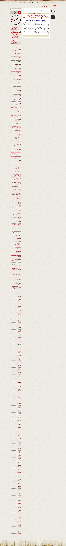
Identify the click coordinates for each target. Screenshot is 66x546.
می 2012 (20, 527)
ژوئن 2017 (19, 441)
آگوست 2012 (19, 522)
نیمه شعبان (19, 221)
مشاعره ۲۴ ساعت (18, 187)
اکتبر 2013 (19, 503)
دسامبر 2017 (19, 432)
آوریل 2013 (19, 511)
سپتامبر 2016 (19, 453)
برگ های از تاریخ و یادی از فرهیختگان (16, 71)
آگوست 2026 (19, 294)
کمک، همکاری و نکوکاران (17, 175)
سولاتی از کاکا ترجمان (18, 158)
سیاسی (20, 160)
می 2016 (20, 459)
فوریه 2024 (19, 337)
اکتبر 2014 (19, 486)
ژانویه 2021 (19, 380)
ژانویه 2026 (19, 304)
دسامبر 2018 (19, 415)
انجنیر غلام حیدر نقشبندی (43, 35)
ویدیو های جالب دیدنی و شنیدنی (16, 231)
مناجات (20, 206)
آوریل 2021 (19, 376)
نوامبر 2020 (19, 383)
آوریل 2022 (19, 361)
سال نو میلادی (19, 150)
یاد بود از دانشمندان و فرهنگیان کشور (16, 232)
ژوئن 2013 (19, 508)
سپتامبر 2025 (19, 310)
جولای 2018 (19, 422)
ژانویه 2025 (19, 321)
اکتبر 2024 (19, 325)
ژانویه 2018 (19, 431)
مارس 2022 (19, 362)
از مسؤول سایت (19, 54)
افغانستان (19, 62)
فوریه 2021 (19, 379)
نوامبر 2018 (19, 417)
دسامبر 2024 (19, 323)
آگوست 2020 (19, 387)
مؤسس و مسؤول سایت (46, 2)
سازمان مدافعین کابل (18, 149)
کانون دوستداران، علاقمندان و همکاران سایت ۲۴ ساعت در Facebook (16, 35)
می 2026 (20, 299)
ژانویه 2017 (19, 448)
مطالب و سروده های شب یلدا (17, 189)
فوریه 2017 (19, 446)
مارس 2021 (19, 377)
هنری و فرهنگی (19, 226)
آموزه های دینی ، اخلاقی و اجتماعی (16, 50)
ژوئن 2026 (19, 297)
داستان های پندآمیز (18, 123)
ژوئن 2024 (19, 331)
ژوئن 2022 (19, 358)
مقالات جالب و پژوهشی (17, 203)
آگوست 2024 (19, 328)
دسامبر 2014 (19, 483)
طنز (20, 164)
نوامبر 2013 (19, 501)
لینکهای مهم (19, 2)
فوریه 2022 (19, 363)
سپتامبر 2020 (19, 386)
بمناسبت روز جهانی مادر (17, 76)
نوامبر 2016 (19, 451)
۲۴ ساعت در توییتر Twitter (16, 27)
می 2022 (20, 359)
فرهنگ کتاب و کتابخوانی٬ (17, 168)
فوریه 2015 (19, 480)
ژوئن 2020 (19, 390)
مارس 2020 (19, 394)
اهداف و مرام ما (53, 2)
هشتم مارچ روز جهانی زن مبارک (16, 224)
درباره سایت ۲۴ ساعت (18, 130)
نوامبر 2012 (19, 518)
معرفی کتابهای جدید (18, 198)
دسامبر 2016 (19, 449)
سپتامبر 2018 (19, 420)
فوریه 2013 (19, 514)
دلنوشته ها (19, 134)
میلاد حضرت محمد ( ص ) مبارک (16, 210)
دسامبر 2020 (19, 382)
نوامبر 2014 (19, 484)
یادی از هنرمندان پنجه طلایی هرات (16, 236)
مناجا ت (20, 205)
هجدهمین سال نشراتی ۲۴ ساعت (16, 222)
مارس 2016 (19, 462)
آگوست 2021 (19, 370)
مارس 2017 (19, 445)
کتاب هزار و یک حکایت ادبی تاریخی (16, 172)
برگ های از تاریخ (18, 69)
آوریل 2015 (19, 477)
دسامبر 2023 (19, 339)
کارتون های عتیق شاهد (18, 171)
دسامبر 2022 (19, 349)
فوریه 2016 (19, 463)
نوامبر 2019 (19, 400)
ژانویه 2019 (19, 414)
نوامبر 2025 (19, 307)
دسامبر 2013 (19, 500)
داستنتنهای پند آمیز (18, 124)
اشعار (20, 58)
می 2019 (20, 408)
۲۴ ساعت (49, 5)
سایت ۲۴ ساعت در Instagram (16, 41)
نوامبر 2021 (19, 366)
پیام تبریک (19, 82)
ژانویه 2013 (19, 515)
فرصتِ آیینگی (19, 243)
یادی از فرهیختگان (18, 235)
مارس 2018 (19, 428)
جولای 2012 (19, 524)
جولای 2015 (19, 473)
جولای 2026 (19, 296)
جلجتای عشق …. (18, 251)
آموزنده (20, 49)
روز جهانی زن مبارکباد (18, 138)
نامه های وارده (19, 213)
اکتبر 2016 (19, 452)
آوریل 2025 (19, 317)
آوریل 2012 (19, 528)
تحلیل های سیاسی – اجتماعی (17, 95)
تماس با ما (27, 2)
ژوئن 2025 (19, 314)
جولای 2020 (19, 389)
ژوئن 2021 (19, 373)
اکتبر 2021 (19, 368)
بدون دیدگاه (53, 15)
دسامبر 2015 (19, 466)
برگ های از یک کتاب (18, 72)
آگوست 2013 (19, 505)
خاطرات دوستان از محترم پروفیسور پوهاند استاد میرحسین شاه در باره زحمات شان (16, 116)
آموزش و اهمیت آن (18, 47)
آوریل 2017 (19, 444)
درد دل (20, 131)
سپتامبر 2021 (19, 369)
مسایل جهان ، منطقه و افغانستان (16, 186)
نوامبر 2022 (19, 351)
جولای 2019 (19, 406)
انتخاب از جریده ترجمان (17, 65)
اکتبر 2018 (19, 418)
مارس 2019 (19, 411)
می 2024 (20, 332)
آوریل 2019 (19, 410)
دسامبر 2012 (19, 517)
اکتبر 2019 (19, 401)
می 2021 (20, 375)
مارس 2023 (19, 345)
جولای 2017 (19, 439)
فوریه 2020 (19, 396)
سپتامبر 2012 (19, 521)
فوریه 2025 (19, 320)
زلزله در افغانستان (18, 144)
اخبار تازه (23, 2)
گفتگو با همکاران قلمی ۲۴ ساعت (16, 179)
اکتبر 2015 (19, 469)
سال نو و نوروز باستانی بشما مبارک (16, 152)
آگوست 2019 (19, 404)
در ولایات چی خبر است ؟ (17, 128)
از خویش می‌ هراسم (18, 259)
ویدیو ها (20, 229)
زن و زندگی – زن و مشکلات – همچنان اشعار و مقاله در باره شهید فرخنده (16, 146)
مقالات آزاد (19, 202)
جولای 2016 (19, 456)
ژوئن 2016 (19, 458)
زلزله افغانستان (19, 142)
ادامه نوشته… (47, 33)
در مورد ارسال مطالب (33, 2)
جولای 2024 (19, 330)
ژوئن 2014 (19, 491)
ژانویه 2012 (19, 532)
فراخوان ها (19, 167)
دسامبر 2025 (19, 306)
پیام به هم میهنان (19, 80)
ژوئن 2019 (19, 407)
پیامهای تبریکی (38, 35)
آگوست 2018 (19, 421)
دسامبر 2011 (19, 534)
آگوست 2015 (19, 472)
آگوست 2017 (19, 438)
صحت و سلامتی (19, 161)
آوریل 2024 (19, 334)
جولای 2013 (19, 507)
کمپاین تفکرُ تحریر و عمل (17, 174)
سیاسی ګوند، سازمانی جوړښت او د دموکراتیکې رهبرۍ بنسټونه (16, 269)
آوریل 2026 (19, 300)
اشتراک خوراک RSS (14, 12)
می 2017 (20, 442)
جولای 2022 (19, 356)
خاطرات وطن (19, 119)
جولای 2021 (19, 372)
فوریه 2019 (19, 413)
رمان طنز (20, 135)
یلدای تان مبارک (19, 238)
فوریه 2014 (19, 497)
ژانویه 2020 (19, 397)
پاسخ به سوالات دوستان (17, 79)
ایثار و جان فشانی (18, 252)
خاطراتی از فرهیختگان (18, 120)
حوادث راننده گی (18, 112)
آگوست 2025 (19, 311)
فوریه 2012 (19, 531)
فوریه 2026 (19, 303)
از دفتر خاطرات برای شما (17, 53)
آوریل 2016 (19, 460)
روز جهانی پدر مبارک (18, 137)
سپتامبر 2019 (19, 403)
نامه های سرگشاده (18, 211)
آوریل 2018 (19, 427)
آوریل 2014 (19, 494)
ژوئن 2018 (19, 424)
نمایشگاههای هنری (18, 219)
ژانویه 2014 (19, 498)
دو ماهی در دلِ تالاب (18, 247)
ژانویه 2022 (19, 365)
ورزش (20, 228)
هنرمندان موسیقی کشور (17, 225)
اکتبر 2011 (19, 536)
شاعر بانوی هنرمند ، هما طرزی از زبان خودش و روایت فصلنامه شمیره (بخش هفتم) (16, 255)
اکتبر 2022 (19, 352)
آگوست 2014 (19, 489)
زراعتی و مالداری (18, 141)
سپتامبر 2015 (19, 470)
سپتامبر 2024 (19, 327)
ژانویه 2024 (19, 338)
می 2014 (20, 493)
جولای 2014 (19, 490)
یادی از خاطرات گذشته (18, 233)
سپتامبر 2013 (19, 504)
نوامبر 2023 (19, 341)
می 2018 (20, 425)
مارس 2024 (19, 335)
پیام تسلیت (45, 10)
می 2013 (20, 510)
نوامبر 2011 (19, 535)
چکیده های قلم (19, 111)
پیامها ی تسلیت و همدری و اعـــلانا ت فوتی (35, 13)
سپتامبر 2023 (19, 344)
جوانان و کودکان (19, 109)
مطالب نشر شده (39, 2)
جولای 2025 (19, 313)
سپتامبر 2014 (19, 487)
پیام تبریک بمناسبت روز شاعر (17, 83)
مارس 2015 (19, 479)
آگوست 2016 (19, 455)
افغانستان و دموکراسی (18, 64)
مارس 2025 (19, 318)
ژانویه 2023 (19, 348)
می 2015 (20, 476)
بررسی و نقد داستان (18, 68)
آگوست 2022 (19, 355)
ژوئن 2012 (19, 525)
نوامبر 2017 (19, 434)
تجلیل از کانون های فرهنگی (17, 94)
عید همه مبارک (19, 165)
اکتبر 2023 (19, 342)
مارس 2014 (19, 496)
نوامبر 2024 (19, 324)
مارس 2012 (19, 529)
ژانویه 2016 (19, 465)
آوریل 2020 (19, 393)
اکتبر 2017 (19, 435)
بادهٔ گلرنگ (19, 257)
